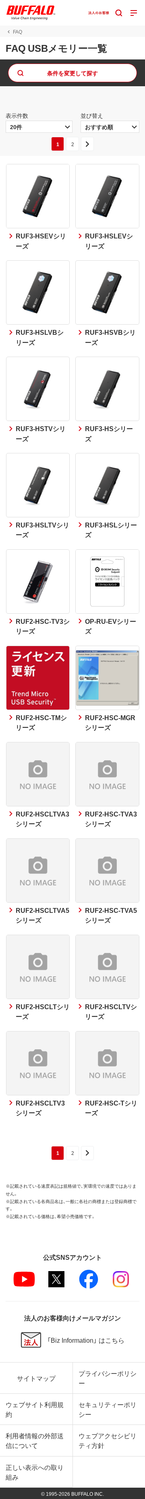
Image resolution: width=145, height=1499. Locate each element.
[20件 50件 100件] (39, 127)
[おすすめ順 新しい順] (110, 127)
